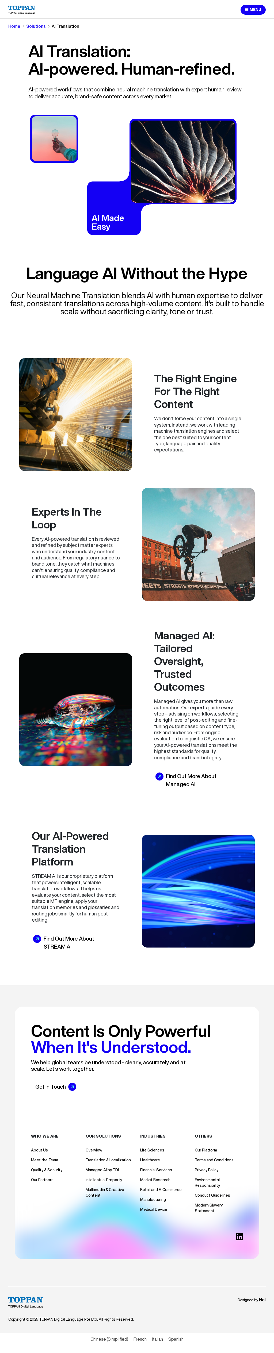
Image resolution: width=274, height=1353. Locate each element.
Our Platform (206, 1150)
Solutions (36, 26)
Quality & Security (46, 1170)
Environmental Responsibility (207, 1182)
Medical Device (153, 1209)
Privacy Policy (206, 1170)
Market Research (155, 1180)
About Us (39, 1150)
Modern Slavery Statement (209, 1208)
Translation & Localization (108, 1160)
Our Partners (42, 1180)
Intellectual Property (104, 1180)
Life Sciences (152, 1150)
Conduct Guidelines (212, 1195)
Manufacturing (153, 1199)
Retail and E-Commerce (161, 1190)
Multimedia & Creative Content (105, 1192)
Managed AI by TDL (103, 1170)
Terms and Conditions (214, 1160)
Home (14, 26)
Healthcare (150, 1160)
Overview (94, 1150)
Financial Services (156, 1170)
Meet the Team (44, 1160)
